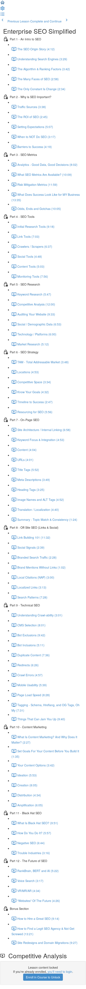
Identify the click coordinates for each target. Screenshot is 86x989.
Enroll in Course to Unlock (43, 977)
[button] (2, 4)
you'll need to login (60, 971)
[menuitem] (2, 9)
